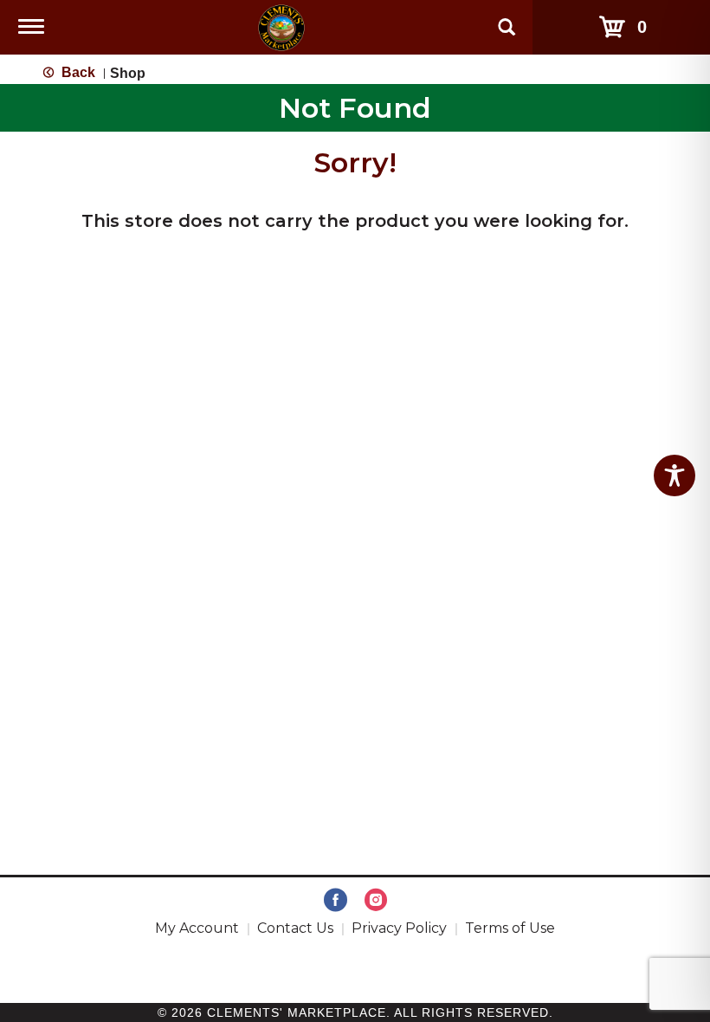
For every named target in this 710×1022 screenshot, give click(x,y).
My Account (197, 928)
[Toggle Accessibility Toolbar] (674, 475)
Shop (127, 73)
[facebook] (335, 901)
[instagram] (376, 901)
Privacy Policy (399, 928)
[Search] (506, 19)
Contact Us (295, 928)
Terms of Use (510, 928)
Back (76, 72)
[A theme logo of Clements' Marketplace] (281, 26)
